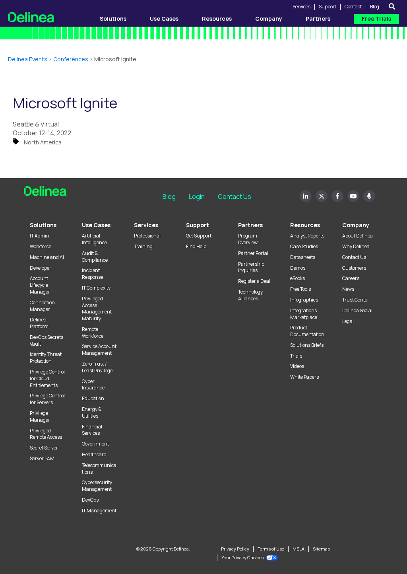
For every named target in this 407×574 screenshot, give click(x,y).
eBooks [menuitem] (297, 278)
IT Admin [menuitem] (39, 236)
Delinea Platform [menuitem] (39, 323)
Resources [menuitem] (305, 225)
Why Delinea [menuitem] (356, 246)
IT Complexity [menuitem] (96, 288)
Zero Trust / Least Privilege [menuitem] (97, 367)
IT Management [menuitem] (99, 511)
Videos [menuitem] (297, 366)
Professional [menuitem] (147, 236)
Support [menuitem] (197, 225)
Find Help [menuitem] (196, 246)
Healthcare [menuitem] (94, 454)
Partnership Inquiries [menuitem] (251, 267)
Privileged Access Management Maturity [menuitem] (97, 309)
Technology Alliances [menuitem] (250, 295)
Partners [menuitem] (250, 225)
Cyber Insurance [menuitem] (93, 384)
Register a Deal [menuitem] (254, 281)
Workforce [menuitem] (40, 246)
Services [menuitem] (146, 225)
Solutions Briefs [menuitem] (307, 345)
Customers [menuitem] (354, 268)
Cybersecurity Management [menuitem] (97, 485)
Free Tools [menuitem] (300, 289)
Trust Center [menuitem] (355, 300)
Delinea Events (27, 59)
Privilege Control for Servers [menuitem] (47, 399)
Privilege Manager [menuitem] (40, 416)
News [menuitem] (348, 289)
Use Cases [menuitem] (96, 225)
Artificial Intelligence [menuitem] (94, 239)
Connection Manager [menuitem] (42, 306)
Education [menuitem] (93, 398)
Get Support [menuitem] (198, 236)
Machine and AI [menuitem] (47, 257)
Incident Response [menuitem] (92, 273)
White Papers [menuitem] (304, 377)
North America (43, 142)
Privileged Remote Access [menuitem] (46, 434)
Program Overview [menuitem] (248, 239)
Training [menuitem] (143, 246)
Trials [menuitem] (296, 356)
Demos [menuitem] (297, 268)
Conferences (70, 59)
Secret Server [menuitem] (44, 448)
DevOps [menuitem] (90, 500)
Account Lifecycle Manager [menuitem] (40, 285)
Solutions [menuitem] (43, 225)
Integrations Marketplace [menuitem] (303, 314)
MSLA (298, 549)
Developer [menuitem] (40, 268)
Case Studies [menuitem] (304, 246)
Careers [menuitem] (350, 278)
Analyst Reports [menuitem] (307, 236)
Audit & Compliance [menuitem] (95, 256)
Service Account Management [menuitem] (99, 349)
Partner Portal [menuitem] (253, 253)
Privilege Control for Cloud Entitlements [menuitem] (47, 379)
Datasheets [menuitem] (302, 257)
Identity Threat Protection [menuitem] (46, 357)
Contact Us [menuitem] (354, 257)
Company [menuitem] (355, 225)
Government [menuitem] (95, 444)
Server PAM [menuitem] (42, 458)
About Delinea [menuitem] (357, 236)
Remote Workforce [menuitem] (92, 332)
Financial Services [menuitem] (92, 430)
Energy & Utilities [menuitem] (91, 412)
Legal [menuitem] (348, 321)
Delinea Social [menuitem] (357, 310)
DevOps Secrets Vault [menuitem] (46, 340)
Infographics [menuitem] (304, 300)
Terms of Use (271, 549)
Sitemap (321, 549)
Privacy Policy (235, 549)
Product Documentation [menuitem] (307, 331)
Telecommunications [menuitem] (99, 468)
